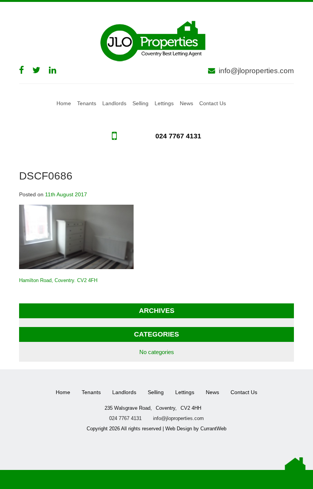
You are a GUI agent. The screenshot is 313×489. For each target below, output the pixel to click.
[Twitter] (40, 70)
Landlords (114, 103)
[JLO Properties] (156, 40)
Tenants (86, 103)
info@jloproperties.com (256, 71)
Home (63, 103)
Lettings (164, 103)
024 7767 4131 (177, 136)
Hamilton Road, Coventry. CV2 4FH (58, 280)
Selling (140, 103)
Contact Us (212, 103)
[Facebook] (25, 70)
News (186, 103)
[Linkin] (56, 70)
